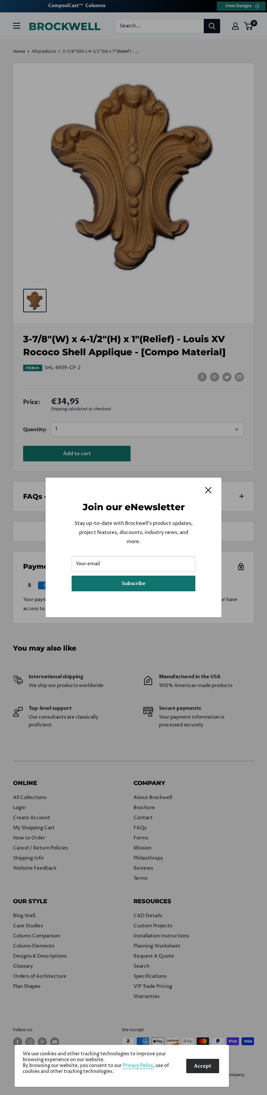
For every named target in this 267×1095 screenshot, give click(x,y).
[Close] (208, 490)
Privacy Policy (138, 1065)
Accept (202, 1066)
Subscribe (134, 583)
